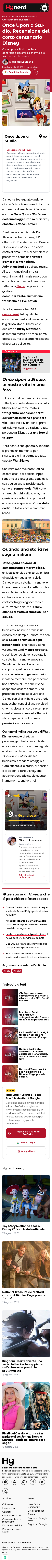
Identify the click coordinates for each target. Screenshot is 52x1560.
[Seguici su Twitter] (42, 1482)
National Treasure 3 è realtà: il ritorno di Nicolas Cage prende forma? (23, 1295)
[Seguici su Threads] (14, 1482)
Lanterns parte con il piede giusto (26, 934)
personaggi (10, 314)
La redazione (9, 1508)
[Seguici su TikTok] (33, 1482)
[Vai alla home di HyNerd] (16, 8)
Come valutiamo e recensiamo (11, 1520)
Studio (20, 286)
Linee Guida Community (34, 1506)
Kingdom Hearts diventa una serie (26, 920)
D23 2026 (11, 943)
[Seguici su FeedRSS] (5, 1491)
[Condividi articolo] (35, 72)
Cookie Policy (24, 1542)
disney (6, 971)
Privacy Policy (8, 1542)
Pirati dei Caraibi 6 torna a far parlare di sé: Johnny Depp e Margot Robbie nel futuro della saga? (23, 1438)
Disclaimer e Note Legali (11, 1530)
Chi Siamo (7, 1504)
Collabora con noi (11, 1515)
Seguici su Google (37, 1524)
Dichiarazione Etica (12, 1525)
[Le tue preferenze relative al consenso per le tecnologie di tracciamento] (5, 1557)
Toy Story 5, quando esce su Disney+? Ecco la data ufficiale (23, 1227)
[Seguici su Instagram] (24, 1482)
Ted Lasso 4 (13, 953)
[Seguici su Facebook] (5, 1482)
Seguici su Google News (37, 1519)
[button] (11, 363)
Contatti (6, 1512)
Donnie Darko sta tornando (22, 907)
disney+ (17, 971)
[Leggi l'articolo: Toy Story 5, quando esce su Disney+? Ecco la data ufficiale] (26, 1198)
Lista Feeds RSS (36, 1511)
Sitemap (32, 1514)
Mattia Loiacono (22, 62)
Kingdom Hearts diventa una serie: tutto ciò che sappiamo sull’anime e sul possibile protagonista (22, 1365)
